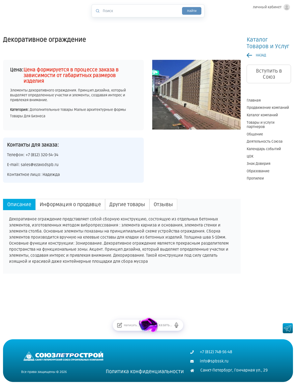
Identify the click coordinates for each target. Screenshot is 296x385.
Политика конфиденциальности (145, 371)
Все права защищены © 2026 (44, 372)
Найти (192, 11)
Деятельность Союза (265, 142)
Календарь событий (264, 149)
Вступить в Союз (269, 74)
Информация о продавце (70, 204)
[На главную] (63, 356)
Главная (254, 100)
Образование (258, 171)
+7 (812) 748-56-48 (216, 352)
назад (261, 55)
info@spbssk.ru (214, 361)
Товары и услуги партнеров (260, 124)
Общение (255, 134)
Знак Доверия (258, 164)
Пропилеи (255, 178)
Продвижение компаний (268, 108)
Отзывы (163, 204)
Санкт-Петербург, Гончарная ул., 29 (234, 370)
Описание (19, 204)
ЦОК (250, 156)
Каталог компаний (262, 115)
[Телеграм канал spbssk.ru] (288, 328)
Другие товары (127, 204)
